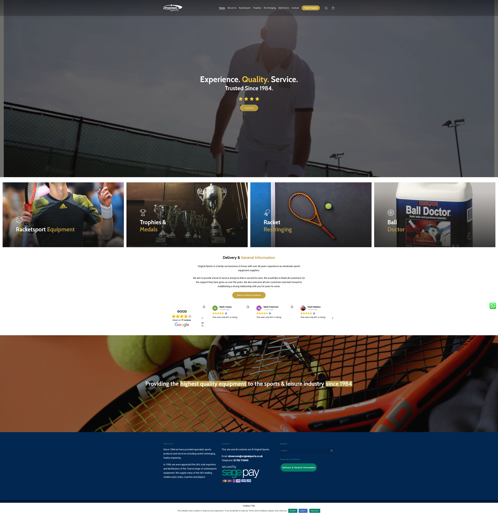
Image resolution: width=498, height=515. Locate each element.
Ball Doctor (284, 8)
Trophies (257, 8)
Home (222, 8)
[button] (332, 318)
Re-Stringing (270, 8)
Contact (295, 8)
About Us (231, 8)
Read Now (315, 511)
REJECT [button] (303, 511)
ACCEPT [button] (293, 511)
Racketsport (244, 8)
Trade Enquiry (310, 8)
